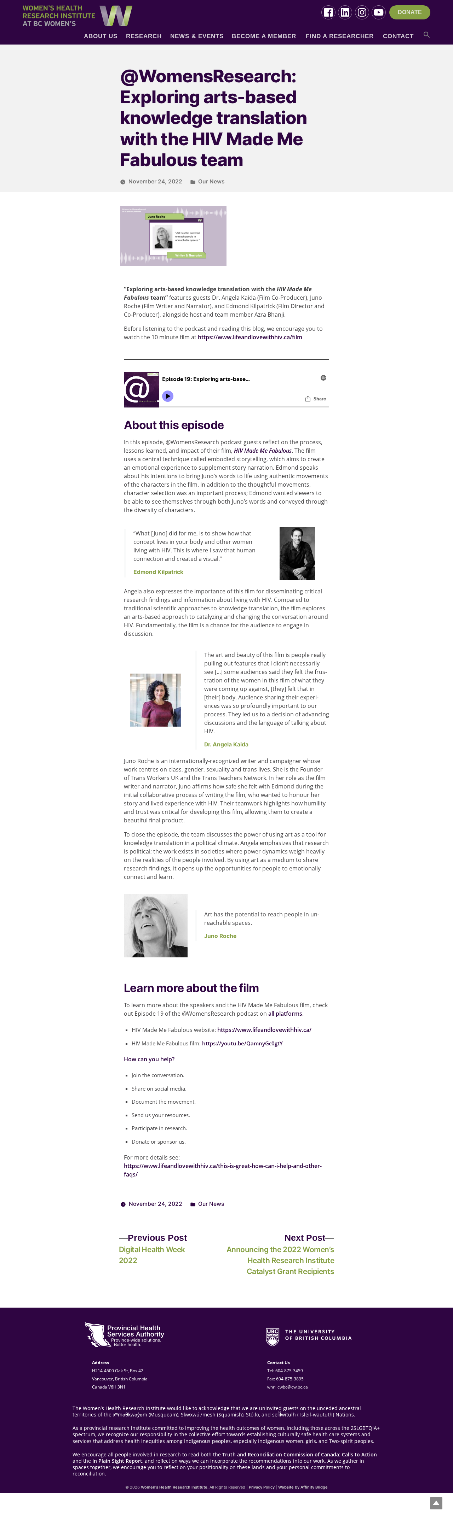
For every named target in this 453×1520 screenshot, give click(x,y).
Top (436, 1503)
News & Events (197, 36)
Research (144, 36)
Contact (398, 36)
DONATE (410, 12)
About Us (100, 36)
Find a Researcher (340, 36)
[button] (426, 37)
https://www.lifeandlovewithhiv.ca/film (250, 337)
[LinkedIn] (345, 12)
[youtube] (379, 12)
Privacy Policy (262, 1487)
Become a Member (264, 36)
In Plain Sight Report (117, 1461)
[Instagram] (362, 12)
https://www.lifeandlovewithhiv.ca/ (264, 1030)
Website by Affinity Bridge (303, 1487)
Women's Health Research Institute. (174, 1487)
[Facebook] (328, 12)
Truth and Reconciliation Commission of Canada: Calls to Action (299, 1454)
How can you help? (149, 1059)
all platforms (285, 1013)
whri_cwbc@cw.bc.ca (287, 1387)
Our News (211, 181)
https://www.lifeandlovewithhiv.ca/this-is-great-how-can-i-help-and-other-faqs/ (223, 1170)
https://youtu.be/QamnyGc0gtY (242, 1043)
